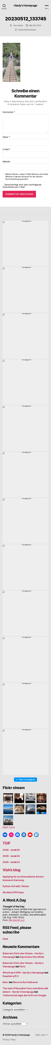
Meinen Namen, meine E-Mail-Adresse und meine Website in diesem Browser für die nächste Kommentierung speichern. (26, 176)
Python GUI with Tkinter (16, 886)
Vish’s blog (11, 870)
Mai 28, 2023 (35, 25)
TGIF (6, 843)
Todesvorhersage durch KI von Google (24, 995)
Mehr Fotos (9, 827)
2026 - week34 (11, 856)
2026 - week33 (11, 862)
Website (6, 162)
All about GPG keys (13, 892)
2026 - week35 (11, 850)
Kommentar (9, 112)
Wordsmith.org (16, 920)
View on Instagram (27, 779)
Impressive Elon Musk (32, 957)
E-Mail (6, 149)
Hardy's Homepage (25, 5)
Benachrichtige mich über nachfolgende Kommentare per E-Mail (22, 185)
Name (6, 137)
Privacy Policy (9, 1039)
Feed (5, 938)
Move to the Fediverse (25, 982)
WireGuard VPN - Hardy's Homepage (23, 972)
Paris (22, 966)
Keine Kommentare (27, 29)
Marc (5, 982)
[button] (25, 243)
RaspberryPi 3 (11, 976)
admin (20, 25)
